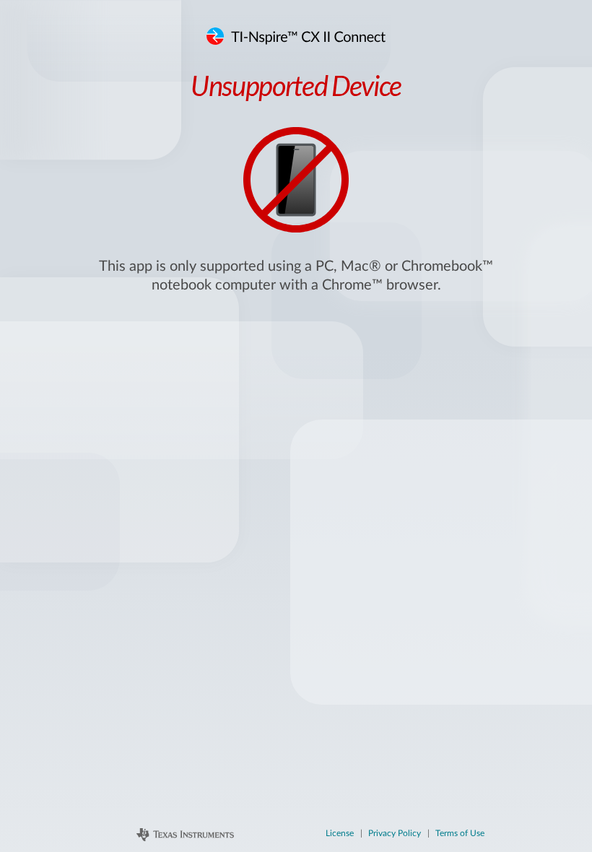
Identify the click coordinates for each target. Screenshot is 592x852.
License (340, 833)
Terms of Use (459, 833)
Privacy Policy (394, 833)
